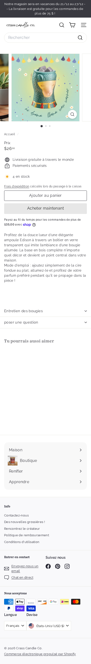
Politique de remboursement (26, 535)
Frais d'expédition (16, 186)
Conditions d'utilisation (21, 542)
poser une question (21, 322)
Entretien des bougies (23, 311)
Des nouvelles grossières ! (24, 522)
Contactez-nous (16, 515)
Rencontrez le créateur (22, 528)
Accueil (10, 134)
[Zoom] (72, 114)
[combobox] (45, 38)
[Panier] (72, 25)
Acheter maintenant (45, 208)
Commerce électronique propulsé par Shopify (40, 654)
